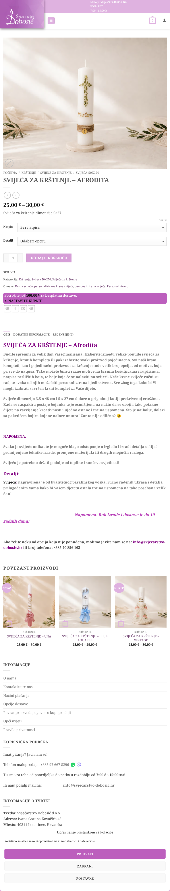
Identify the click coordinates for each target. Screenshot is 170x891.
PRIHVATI (85, 854)
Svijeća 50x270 (87, 172)
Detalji (8, 240)
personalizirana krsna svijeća (53, 286)
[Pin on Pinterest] (31, 308)
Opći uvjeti (12, 721)
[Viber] (79, 765)
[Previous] (3, 615)
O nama (9, 678)
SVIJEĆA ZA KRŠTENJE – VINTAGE (141, 638)
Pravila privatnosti (19, 729)
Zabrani (85, 866)
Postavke (85, 878)
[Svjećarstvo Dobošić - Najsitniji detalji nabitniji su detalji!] (20, 17)
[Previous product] (15, 195)
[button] (51, 20)
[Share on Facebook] (15, 308)
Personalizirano (117, 286)
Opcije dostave (15, 703)
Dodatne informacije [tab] (31, 334)
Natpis (8, 226)
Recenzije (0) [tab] (63, 334)
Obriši (163, 220)
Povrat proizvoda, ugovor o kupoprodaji (37, 712)
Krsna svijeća (24, 286)
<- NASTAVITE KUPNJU (23, 300)
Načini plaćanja (16, 695)
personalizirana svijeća (90, 286)
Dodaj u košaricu (49, 257)
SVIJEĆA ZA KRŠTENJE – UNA (29, 636)
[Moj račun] (164, 20)
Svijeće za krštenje (55, 172)
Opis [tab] (6, 334)
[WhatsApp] (73, 764)
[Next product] (7, 195)
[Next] (166, 615)
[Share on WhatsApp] (7, 308)
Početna (10, 172)
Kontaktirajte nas (18, 686)
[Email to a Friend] (23, 308)
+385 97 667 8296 (55, 764)
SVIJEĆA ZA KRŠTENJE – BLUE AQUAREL (85, 638)
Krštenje (28, 172)
